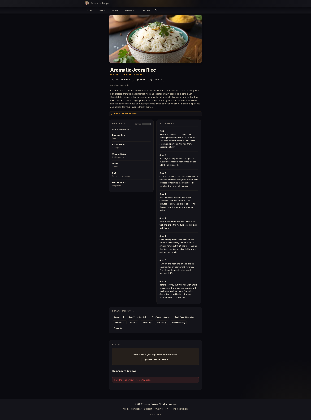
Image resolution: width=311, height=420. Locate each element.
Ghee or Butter (119, 154)
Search (102, 10)
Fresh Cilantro (119, 182)
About (126, 409)
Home (89, 10)
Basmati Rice (118, 135)
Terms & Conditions (179, 409)
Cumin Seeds (118, 144)
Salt (114, 173)
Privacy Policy (161, 409)
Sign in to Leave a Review (155, 359)
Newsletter (129, 10)
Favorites (146, 10)
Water (115, 163)
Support (148, 409)
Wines (115, 10)
